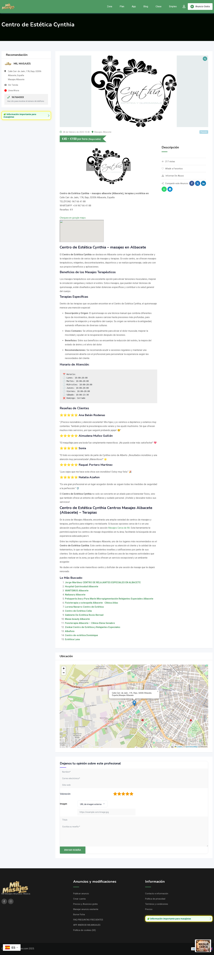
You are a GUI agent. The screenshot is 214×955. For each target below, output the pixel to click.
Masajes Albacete (102, 132)
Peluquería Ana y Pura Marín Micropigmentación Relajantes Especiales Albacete (109, 598)
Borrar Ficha (79, 914)
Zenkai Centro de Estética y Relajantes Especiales (92, 627)
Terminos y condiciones (156, 904)
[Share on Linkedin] (203, 183)
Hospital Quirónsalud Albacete (81, 586)
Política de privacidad (155, 898)
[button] (134, 703)
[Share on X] (197, 183)
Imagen (63, 804)
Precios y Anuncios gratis (85, 904)
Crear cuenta (79, 898)
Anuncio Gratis (202, 6)
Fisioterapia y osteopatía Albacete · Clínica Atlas (91, 602)
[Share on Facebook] (191, 183)
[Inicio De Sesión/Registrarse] (184, 6)
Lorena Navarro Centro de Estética (84, 606)
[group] (26, 115)
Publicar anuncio (81, 893)
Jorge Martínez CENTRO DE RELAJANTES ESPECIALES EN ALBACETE (103, 582)
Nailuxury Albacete (75, 594)
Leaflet (179, 746)
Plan (122, 6)
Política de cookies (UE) (84, 930)
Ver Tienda (13, 85)
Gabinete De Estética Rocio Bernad (84, 615)
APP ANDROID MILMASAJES (86, 925)
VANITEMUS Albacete (77, 590)
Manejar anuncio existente (85, 909)
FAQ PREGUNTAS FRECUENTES (88, 919)
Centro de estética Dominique (81, 635)
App (134, 6)
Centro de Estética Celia (78, 611)
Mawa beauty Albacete (77, 619)
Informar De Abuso (175, 175)
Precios (148, 909)
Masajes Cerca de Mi (119, 527)
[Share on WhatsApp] (164, 189)
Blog (145, 6)
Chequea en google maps (73, 217)
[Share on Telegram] (170, 189)
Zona (109, 6)
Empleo (173, 6)
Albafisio (70, 631)
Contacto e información (156, 893)
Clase (158, 6)
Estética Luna (72, 639)
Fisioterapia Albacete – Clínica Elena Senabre (90, 623)
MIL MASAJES (22, 63)
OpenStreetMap (191, 746)
